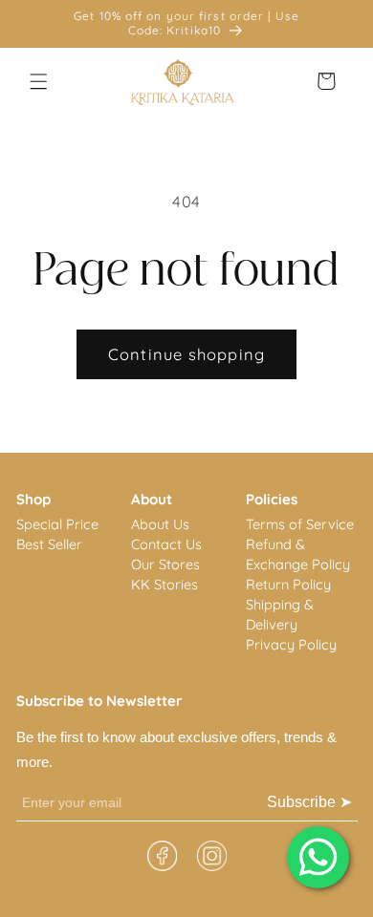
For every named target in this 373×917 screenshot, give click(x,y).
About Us (160, 524)
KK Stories (164, 584)
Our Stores (165, 564)
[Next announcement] (337, 24)
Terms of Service (300, 524)
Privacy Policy (291, 644)
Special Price (57, 524)
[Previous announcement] (37, 24)
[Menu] (39, 81)
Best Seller (49, 544)
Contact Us (166, 544)
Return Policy (288, 584)
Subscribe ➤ (309, 802)
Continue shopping (186, 354)
